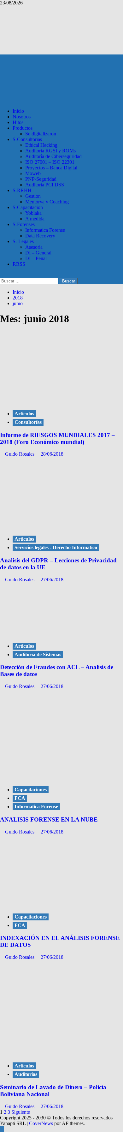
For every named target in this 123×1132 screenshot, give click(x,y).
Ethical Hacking (41, 145)
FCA (20, 798)
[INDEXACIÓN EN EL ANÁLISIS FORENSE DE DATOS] (47, 904)
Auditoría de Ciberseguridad (53, 156)
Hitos (18, 122)
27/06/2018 (52, 579)
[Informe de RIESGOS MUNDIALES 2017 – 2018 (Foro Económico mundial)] (47, 400)
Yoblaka (33, 213)
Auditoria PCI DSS (44, 184)
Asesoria (34, 247)
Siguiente (20, 1112)
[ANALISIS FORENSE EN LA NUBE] (47, 776)
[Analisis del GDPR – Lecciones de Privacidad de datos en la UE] (47, 526)
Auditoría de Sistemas (38, 654)
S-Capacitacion (28, 207)
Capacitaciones (31, 789)
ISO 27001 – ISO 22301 (49, 162)
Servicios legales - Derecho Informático (56, 547)
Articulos (24, 413)
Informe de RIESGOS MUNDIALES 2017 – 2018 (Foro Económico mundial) (57, 438)
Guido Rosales (20, 454)
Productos (22, 128)
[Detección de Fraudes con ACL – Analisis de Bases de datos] (47, 633)
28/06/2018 (52, 454)
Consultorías (28, 422)
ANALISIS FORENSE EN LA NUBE (49, 819)
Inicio (18, 111)
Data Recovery (40, 235)
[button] (2, 274)
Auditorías (26, 1074)
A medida (34, 218)
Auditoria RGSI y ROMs (50, 150)
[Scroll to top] (2, 1129)
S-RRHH (22, 190)
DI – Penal (36, 258)
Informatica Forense (45, 230)
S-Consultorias (27, 139)
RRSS (19, 264)
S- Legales (23, 241)
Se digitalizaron (40, 133)
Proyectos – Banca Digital (51, 167)
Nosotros (22, 116)
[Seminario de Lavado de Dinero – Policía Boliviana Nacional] (35, 1052)
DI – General (38, 252)
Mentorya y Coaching (47, 201)
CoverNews (41, 1123)
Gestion (33, 196)
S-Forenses (24, 224)
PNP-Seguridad (40, 179)
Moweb (33, 173)
